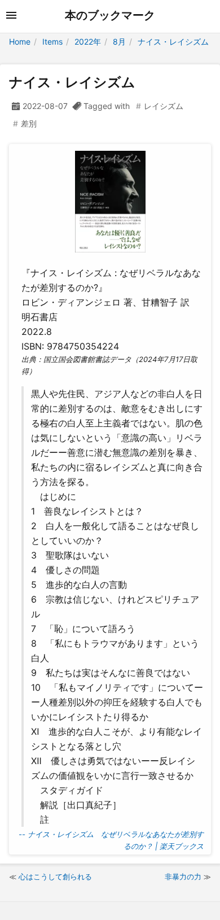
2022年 (87, 41)
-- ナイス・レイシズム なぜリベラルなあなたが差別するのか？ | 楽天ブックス (111, 840)
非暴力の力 (183, 876)
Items (52, 41)
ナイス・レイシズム (173, 41)
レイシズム (163, 106)
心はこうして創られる (55, 876)
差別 (29, 123)
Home (19, 41)
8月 (119, 41)
